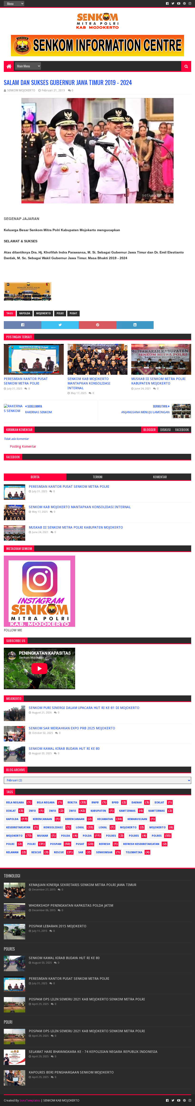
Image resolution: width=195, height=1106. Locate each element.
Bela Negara (15, 802)
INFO (72, 810)
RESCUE (59, 852)
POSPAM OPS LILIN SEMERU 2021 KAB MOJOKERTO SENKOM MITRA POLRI (87, 999)
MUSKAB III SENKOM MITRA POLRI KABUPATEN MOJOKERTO (158, 381)
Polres (134, 835)
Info (52, 810)
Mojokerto (157, 827)
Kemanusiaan (137, 819)
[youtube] (178, 3)
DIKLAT (11, 810)
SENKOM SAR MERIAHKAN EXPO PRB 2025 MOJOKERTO (72, 728)
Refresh (104, 844)
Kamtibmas (127, 810)
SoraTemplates (30, 1100)
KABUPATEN (98, 810)
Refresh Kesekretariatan (141, 844)
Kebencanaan (74, 819)
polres (111, 835)
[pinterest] (184, 3)
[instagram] (189, 3)
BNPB (95, 802)
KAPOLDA (24, 313)
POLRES (157, 835)
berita (72, 802)
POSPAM (55, 844)
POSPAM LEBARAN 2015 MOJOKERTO (57, 926)
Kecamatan (105, 819)
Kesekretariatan (18, 827)
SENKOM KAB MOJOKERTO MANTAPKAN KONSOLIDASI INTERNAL (89, 383)
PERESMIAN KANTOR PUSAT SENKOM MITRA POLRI (26, 381)
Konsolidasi (53, 827)
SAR (80, 852)
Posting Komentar (23, 446)
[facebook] (167, 3)
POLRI (60, 313)
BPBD (115, 802)
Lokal (80, 827)
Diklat (159, 802)
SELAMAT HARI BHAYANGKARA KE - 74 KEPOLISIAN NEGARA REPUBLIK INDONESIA (93, 1052)
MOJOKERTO (43, 313)
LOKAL (103, 827)
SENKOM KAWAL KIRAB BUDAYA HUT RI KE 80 (64, 748)
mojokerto (128, 827)
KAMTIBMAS (156, 810)
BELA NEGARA (45, 802)
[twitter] (173, 3)
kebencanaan (42, 819)
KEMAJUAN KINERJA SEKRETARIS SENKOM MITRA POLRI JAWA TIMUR (82, 885)
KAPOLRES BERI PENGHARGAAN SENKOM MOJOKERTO (71, 1072)
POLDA (87, 835)
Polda (65, 835)
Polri (10, 844)
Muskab (42, 835)
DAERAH (137, 802)
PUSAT (73, 313)
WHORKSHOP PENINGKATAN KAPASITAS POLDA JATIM (71, 905)
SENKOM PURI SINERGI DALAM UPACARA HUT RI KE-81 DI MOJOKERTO (84, 708)
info (32, 810)
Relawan (12, 852)
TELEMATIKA (134, 852)
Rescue (36, 852)
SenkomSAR (104, 852)
